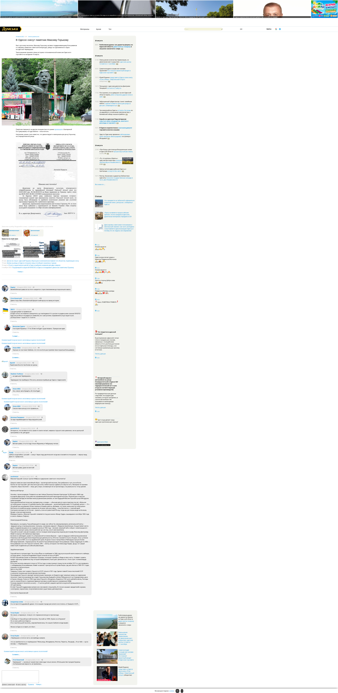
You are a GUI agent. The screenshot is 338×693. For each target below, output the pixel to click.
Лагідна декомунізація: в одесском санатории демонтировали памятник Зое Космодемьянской (11, 253)
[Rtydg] (4, 452)
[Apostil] (5, 361)
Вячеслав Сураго (19, 326)
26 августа (99, 41)
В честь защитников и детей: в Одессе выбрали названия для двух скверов (34, 265)
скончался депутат (125, 128)
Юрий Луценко (104, 77)
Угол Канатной (16, 298)
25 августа (99, 56)
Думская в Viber (102, 442)
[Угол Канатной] (5, 302)
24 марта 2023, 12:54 (23, 309)
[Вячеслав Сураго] (7, 330)
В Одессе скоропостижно (108, 128)
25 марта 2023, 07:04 (26, 465)
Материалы (84, 29)
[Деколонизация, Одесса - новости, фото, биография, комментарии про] (26, 236)
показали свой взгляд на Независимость (110, 161)
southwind (14, 476)
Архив (98, 29)
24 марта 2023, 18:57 (27, 476)
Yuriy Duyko (15, 613)
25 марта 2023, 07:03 (26, 441)
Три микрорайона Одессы (108, 110)
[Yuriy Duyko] (5, 616)
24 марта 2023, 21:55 (32, 602)
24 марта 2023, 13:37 (23, 363)
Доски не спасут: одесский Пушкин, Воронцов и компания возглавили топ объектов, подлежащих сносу (54, 253)
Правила (31, 684)
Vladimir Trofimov (17, 374)
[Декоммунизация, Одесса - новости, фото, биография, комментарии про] (5, 236)
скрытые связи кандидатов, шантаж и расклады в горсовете (113, 122)
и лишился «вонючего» (115, 48)
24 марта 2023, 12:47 (30, 298)
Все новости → (100, 184)
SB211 (13, 309)
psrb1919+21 (15, 428)
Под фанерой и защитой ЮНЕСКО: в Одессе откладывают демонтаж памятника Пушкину (43, 267)
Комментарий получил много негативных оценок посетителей (23, 340)
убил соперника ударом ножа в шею (115, 96)
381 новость (12, 235)
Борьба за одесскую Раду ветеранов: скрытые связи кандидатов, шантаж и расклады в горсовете (186, 17)
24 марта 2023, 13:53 (32, 374)
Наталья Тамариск (17, 417)
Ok (177, 691)
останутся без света (114, 171)
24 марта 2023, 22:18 (28, 636)
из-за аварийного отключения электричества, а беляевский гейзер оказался (116, 112)
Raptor (13, 287)
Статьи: (98, 196)
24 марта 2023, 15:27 (33, 417)
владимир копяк (17, 602)
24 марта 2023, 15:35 (29, 389)
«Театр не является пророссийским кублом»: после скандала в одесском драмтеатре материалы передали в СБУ (118, 215)
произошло (58, 129)
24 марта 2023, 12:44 (24, 287)
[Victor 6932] (7, 351)
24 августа (99, 145)
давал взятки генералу (121, 47)
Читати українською (33, 36)
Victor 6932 (16, 348)
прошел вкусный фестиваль (123, 152)
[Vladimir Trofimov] (5, 378)
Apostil (12, 363)
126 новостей (34, 235)
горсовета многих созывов (109, 130)
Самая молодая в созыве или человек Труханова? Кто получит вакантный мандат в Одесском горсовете (126, 655)
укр (241, 29)
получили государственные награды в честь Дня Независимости (116, 179)
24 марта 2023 (20, 36)
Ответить (13, 293)
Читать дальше (100, 354)
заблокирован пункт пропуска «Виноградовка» (114, 135)
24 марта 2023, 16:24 (28, 428)
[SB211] (5, 313)
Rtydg (11, 452)
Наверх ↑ (21, 272)
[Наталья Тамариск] (5, 421)
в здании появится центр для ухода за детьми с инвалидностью (115, 104)
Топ (110, 29)
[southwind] (5, 480)
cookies (171, 691)
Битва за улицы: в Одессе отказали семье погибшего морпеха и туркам (31, 263)
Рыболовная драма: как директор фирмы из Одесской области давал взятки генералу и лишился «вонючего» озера (36, 17)
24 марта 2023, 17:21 (34, 326)
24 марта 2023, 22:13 (28, 613)
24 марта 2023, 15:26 (29, 348)
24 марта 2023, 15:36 (29, 406)
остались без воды (124, 110)
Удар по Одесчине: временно (109, 134)
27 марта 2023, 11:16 (33, 660)
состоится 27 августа (114, 88)
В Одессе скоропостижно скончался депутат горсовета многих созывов (255, 17)
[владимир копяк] (5, 606)
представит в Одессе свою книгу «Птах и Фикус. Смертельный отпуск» (115, 78)
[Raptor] (5, 291)
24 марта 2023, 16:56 (22, 452)
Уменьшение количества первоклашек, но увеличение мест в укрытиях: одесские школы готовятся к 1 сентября (125, 638)
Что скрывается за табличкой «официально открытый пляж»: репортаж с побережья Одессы (119, 202)
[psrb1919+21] (5, 432)
